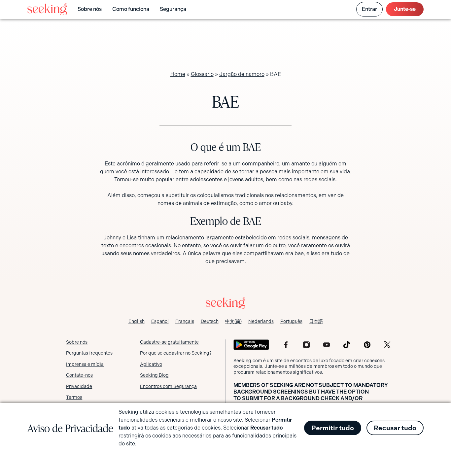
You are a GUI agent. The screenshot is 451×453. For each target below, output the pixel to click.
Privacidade (79, 386)
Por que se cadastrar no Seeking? (176, 353)
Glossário (202, 74)
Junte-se (405, 9)
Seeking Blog (154, 375)
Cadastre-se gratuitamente (169, 342)
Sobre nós (90, 9)
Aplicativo (151, 364)
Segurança (173, 9)
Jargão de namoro (241, 74)
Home (177, 74)
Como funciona (130, 9)
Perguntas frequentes (89, 353)
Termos (74, 397)
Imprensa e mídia (85, 364)
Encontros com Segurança (168, 386)
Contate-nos (79, 375)
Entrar (369, 9)
